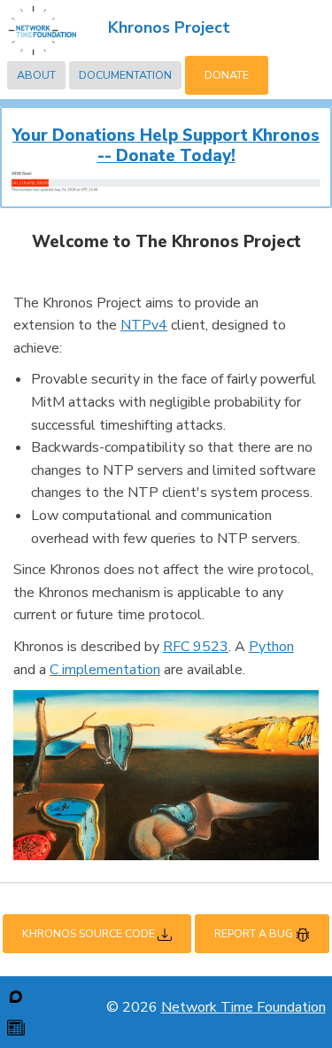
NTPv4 (143, 325)
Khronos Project (169, 27)
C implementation (105, 669)
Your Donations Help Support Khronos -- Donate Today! (166, 145)
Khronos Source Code (90, 933)
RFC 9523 (195, 646)
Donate (227, 74)
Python (271, 646)
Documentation (125, 74)
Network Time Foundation (243, 1007)
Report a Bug (255, 933)
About (36, 74)
